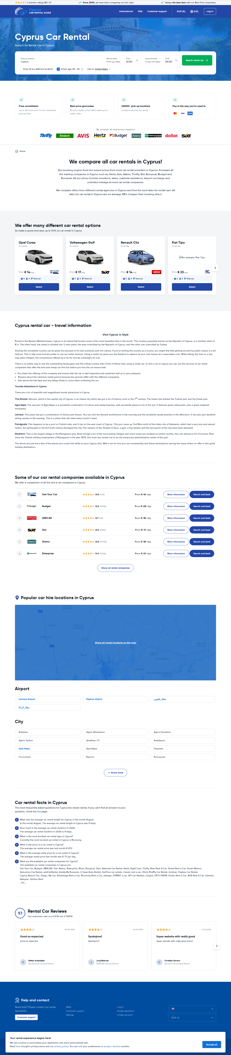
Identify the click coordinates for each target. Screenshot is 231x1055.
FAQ (140, 11)
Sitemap (70, 1015)
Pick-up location (27, 58)
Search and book (201, 494)
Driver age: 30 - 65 (70, 69)
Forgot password (125, 1011)
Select (39, 287)
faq (39, 811)
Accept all (211, 1044)
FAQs (68, 1007)
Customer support (157, 11)
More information (176, 494)
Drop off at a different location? (37, 69)
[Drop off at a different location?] (20, 69)
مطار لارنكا (24, 707)
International (126, 11)
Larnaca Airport (27, 699)
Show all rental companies (115, 568)
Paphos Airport (94, 699)
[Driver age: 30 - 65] (58, 69)
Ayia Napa (24, 748)
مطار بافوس (160, 699)
